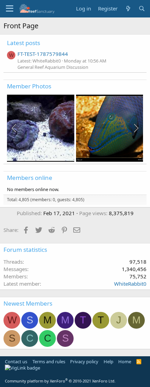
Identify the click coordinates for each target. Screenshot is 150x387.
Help (108, 361)
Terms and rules (48, 361)
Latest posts (23, 43)
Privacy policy (84, 361)
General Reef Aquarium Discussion (52, 67)
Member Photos (29, 86)
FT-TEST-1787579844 (42, 53)
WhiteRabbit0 (130, 283)
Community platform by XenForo (60, 381)
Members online (29, 178)
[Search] (142, 8)
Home (124, 361)
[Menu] (9, 8)
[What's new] (128, 8)
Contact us (16, 361)
